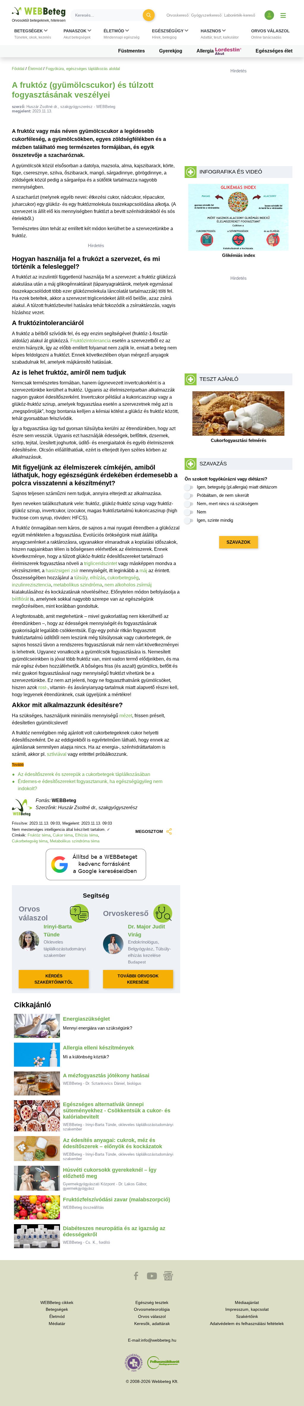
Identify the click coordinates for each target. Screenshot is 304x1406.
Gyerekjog (170, 50)
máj (143, 570)
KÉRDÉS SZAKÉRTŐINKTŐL (53, 979)
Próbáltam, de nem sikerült (223, 495)
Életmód (35, 68)
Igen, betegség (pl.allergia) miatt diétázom (237, 486)
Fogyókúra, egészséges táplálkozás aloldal (83, 68)
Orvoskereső (178, 15)
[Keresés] (149, 15)
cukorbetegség (123, 577)
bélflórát (20, 599)
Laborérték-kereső (239, 15)
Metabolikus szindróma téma (74, 841)
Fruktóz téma (39, 835)
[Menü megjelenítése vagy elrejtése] (283, 15)
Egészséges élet (274, 50)
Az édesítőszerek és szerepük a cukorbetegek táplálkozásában (84, 774)
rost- (43, 687)
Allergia (206, 50)
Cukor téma (63, 835)
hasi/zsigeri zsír (62, 570)
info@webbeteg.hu (158, 1340)
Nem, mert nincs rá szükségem (227, 503)
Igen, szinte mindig (215, 520)
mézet (125, 715)
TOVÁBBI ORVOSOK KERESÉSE (138, 979)
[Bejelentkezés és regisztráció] (269, 15)
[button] (32, 34)
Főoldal (18, 68)
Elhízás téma (86, 835)
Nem (201, 511)
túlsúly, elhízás (89, 577)
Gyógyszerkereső (206, 15)
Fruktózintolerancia (90, 340)
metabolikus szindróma (77, 584)
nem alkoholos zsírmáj (128, 584)
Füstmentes (131, 50)
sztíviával (56, 754)
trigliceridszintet (100, 563)
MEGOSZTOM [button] (149, 831)
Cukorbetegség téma (30, 841)
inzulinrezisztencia (31, 584)
